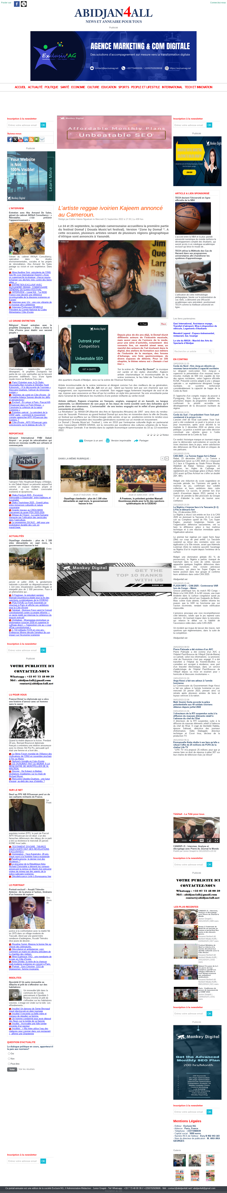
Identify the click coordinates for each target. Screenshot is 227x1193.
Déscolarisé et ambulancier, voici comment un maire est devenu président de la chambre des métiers (30, 951)
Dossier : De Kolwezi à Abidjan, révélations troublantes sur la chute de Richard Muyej (27, 773)
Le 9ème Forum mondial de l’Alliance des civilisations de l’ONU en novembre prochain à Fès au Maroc (30, 756)
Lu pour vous (18, 694)
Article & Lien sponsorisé (192, 193)
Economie (78, 87)
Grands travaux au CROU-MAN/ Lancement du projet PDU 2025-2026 (26, 511)
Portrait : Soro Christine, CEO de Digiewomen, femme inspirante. (26, 967)
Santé (65, 87)
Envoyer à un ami (93, 440)
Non (12, 1058)
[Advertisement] (83, 101)
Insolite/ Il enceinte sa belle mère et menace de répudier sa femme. (28, 1014)
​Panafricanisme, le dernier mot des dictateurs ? (27, 860)
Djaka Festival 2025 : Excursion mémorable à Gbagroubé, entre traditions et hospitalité (30, 497)
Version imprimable (120, 440)
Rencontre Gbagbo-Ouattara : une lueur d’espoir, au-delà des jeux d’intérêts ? (29, 780)
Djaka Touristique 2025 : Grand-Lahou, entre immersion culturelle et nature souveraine (29, 505)
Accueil (21, 87)
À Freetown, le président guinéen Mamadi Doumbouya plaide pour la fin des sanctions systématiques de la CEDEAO (29, 597)
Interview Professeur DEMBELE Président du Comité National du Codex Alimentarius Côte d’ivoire (28, 309)
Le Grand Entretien (22, 321)
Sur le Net (16, 790)
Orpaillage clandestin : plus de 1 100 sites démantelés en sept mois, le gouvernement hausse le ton (30, 543)
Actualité (35, 87)
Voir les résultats (27, 1069)
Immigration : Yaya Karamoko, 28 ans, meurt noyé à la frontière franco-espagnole (29, 855)
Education (109, 87)
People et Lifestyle (146, 87)
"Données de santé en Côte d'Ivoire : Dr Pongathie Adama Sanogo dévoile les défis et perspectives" (29, 397)
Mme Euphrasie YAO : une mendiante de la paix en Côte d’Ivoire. (30, 957)
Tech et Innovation (198, 87)
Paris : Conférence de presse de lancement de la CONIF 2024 (208, 990)
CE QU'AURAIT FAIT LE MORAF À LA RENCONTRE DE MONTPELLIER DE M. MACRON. (29, 766)
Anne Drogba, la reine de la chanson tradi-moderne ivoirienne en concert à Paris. (30, 962)
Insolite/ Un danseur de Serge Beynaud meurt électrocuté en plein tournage (29, 1009)
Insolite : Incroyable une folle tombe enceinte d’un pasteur (28, 1024)
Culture (93, 87)
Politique (52, 87)
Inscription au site (113, 1191)
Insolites (15, 977)
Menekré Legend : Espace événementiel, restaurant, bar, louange (194, 334)
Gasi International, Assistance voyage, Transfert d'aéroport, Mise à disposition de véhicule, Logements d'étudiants (195, 326)
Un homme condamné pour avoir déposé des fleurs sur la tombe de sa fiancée (30, 1019)
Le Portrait (17, 885)
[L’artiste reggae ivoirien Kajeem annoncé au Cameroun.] (113, 241)
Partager (144, 440)
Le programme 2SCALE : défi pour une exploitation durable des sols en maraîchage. (29, 525)
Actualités (16, 536)
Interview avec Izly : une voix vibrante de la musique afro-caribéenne (30, 303)
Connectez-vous (218, 2)
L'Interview (16, 208)
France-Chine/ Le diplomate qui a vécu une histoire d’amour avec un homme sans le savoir (29, 701)
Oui (12, 1053)
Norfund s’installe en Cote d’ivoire (28, 761)
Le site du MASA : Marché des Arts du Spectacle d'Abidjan (192, 341)
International (172, 87)
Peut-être (15, 1063)
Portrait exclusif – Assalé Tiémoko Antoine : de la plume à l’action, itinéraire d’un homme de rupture (30, 892)
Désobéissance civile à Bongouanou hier (31, 876)
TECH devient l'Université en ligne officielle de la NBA (192, 199)
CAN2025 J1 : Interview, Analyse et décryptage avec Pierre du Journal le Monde (196, 847)
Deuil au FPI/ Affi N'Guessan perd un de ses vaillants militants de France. (29, 795)
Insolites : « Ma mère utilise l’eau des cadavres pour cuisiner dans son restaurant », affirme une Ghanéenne (30, 1031)
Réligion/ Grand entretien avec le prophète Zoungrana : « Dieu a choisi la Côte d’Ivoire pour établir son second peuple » (30, 329)
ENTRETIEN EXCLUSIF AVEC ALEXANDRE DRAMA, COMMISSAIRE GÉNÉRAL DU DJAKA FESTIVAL (28, 287)
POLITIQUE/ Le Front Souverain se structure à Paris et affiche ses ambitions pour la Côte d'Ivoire (29, 605)
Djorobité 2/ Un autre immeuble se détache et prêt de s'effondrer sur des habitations (28, 984)
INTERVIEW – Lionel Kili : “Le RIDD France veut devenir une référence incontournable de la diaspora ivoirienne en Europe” (29, 296)
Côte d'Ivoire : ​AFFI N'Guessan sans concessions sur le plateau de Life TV (28, 423)
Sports (124, 87)
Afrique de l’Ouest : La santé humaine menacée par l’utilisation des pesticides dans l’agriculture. (28, 517)
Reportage (16, 433)
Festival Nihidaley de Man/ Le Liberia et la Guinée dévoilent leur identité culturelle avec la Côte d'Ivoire (208, 948)
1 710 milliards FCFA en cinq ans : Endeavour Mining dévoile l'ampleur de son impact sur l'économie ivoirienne (29, 632)
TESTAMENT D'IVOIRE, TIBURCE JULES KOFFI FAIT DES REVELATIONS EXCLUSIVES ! (29, 849)
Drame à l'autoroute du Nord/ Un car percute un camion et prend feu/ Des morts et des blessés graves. (208, 930)
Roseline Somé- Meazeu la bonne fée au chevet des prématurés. (30, 945)
